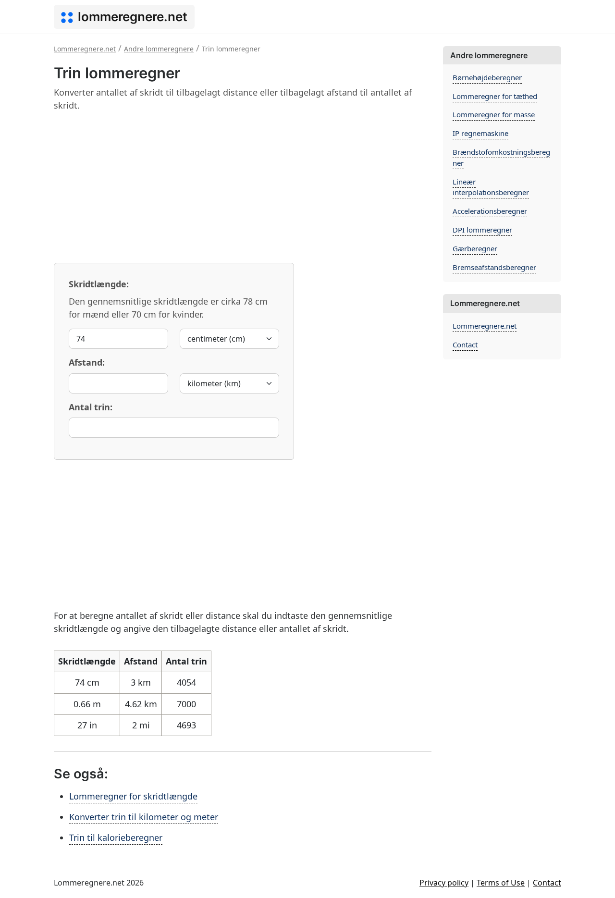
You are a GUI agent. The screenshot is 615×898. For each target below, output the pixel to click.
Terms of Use (501, 882)
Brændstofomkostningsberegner (501, 157)
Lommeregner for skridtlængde (133, 796)
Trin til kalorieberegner (115, 837)
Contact (465, 344)
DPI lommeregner (482, 229)
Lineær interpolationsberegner (491, 187)
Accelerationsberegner (490, 211)
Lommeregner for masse (494, 114)
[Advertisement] (242, 187)
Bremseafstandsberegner (494, 267)
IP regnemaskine (480, 133)
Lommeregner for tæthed (495, 96)
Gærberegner (475, 248)
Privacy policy (443, 882)
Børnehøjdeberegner (487, 77)
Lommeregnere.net (485, 326)
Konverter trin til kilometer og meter (143, 817)
